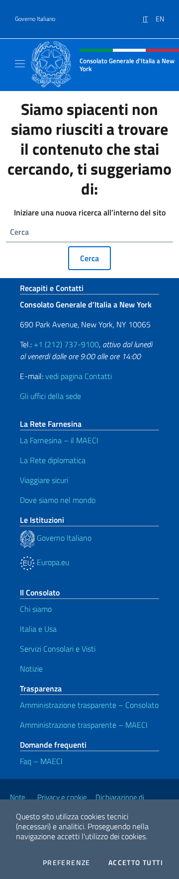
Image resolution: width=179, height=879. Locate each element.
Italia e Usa (38, 629)
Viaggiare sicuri (44, 480)
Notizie (31, 669)
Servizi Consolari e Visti (57, 649)
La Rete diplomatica (53, 460)
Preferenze (66, 862)
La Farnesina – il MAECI (59, 440)
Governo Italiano (35, 18)
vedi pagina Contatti (78, 376)
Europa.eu (52, 562)
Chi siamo (36, 609)
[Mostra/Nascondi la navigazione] (20, 64)
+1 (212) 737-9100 (66, 344)
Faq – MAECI (41, 761)
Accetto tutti (135, 862)
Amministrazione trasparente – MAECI (84, 725)
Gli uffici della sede (50, 396)
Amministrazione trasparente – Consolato (89, 705)
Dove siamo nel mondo (57, 500)
